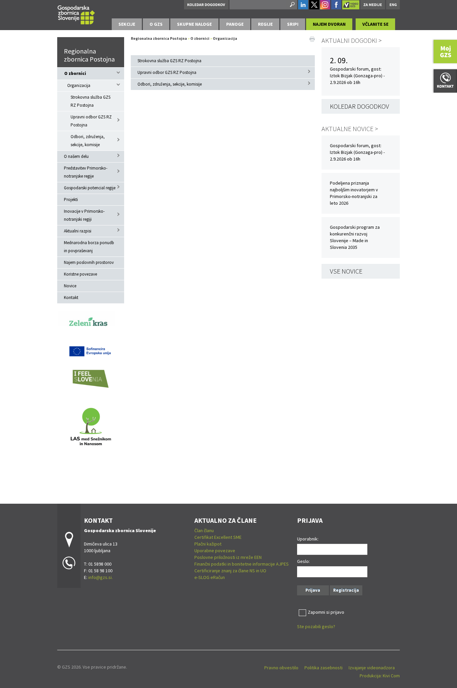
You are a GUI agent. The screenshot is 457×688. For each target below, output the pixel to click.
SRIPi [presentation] (292, 24)
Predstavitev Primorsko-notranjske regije (85, 172)
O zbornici (75, 73)
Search (291, 4)
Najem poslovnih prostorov (89, 262)
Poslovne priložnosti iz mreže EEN (228, 557)
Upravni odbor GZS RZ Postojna (91, 121)
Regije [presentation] (265, 24)
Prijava (312, 590)
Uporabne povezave (214, 551)
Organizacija (78, 85)
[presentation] (156, 24)
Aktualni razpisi (77, 231)
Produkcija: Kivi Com (380, 676)
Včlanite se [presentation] (375, 24)
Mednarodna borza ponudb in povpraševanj (89, 247)
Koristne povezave (80, 274)
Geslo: (303, 561)
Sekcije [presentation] (126, 24)
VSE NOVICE (346, 271)
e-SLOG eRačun (209, 577)
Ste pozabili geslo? (316, 626)
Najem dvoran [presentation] (329, 24)
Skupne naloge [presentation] (194, 24)
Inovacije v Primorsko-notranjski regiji (84, 215)
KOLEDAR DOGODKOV (359, 106)
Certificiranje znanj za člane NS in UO (230, 571)
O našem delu (76, 156)
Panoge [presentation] (235, 24)
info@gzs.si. (100, 577)
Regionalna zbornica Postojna (89, 55)
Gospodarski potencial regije (89, 188)
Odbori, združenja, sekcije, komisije (88, 141)
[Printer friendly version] (312, 38)
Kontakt (71, 297)
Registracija (346, 590)
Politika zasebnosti (323, 668)
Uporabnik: (307, 539)
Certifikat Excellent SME (218, 537)
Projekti (71, 199)
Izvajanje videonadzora (372, 668)
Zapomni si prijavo (326, 612)
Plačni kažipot (207, 544)
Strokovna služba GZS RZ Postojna (90, 101)
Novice (70, 286)
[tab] (127, 24)
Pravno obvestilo (281, 668)
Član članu (204, 530)
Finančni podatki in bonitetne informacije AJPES (241, 564)
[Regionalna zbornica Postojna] (76, 14)
